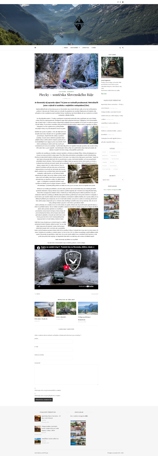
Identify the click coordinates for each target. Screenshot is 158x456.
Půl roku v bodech (41, 319)
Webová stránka (39, 355)
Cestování (74, 47)
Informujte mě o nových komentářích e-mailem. (48, 390)
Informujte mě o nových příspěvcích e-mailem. (47, 395)
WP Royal (45, 453)
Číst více (103, 93)
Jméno (36, 338)
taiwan (104, 162)
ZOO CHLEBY (61, 317)
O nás (94, 47)
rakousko (105, 158)
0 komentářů (94, 294)
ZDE (119, 189)
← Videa (65, 47)
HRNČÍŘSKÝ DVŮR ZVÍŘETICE (109, 123)
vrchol (112, 162)
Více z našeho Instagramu (111, 189)
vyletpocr (113, 165)
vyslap (115, 169)
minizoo (105, 155)
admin (38, 294)
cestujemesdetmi (114, 152)
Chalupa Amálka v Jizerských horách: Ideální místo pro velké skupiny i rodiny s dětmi (112, 115)
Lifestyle (85, 47)
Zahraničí (70, 91)
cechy (104, 152)
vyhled (104, 165)
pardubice (114, 155)
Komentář (37, 363)
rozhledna (115, 158)
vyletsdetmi (106, 169)
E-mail (36, 346)
